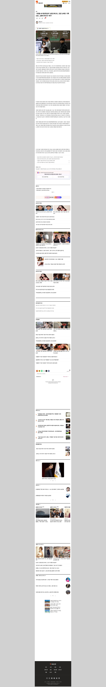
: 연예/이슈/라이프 (40, 575)
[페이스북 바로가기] (47, 678)
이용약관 (48, 681)
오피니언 (37, 485)
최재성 (40, 21)
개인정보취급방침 (52, 681)
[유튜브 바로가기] (52, 678)
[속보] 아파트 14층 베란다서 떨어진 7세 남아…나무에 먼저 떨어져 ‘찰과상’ (50, 157)
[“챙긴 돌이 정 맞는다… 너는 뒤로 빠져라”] (68, 489)
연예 (55, 672)
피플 (46, 672)
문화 (50, 669)
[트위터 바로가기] (49, 678)
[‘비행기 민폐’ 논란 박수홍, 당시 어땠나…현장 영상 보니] (68, 586)
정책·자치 (46, 669)
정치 (46, 667)
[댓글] (45, 18)
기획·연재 (37, 504)
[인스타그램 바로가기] (54, 678)
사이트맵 (57, 681)
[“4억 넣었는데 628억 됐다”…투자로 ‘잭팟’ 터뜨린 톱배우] (68, 580)
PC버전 (60, 681)
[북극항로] (68, 495)
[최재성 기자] (37, 22)
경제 (36, 11)
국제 (60, 667)
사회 (50, 667)
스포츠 (51, 672)
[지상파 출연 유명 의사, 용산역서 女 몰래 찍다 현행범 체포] (68, 592)
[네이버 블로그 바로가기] (59, 678)
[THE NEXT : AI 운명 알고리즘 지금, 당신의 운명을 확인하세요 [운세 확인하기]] (53, 197)
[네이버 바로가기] (57, 678)
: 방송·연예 (39, 544)
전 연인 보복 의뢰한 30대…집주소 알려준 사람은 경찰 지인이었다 (48, 158)
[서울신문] (39, 2)
